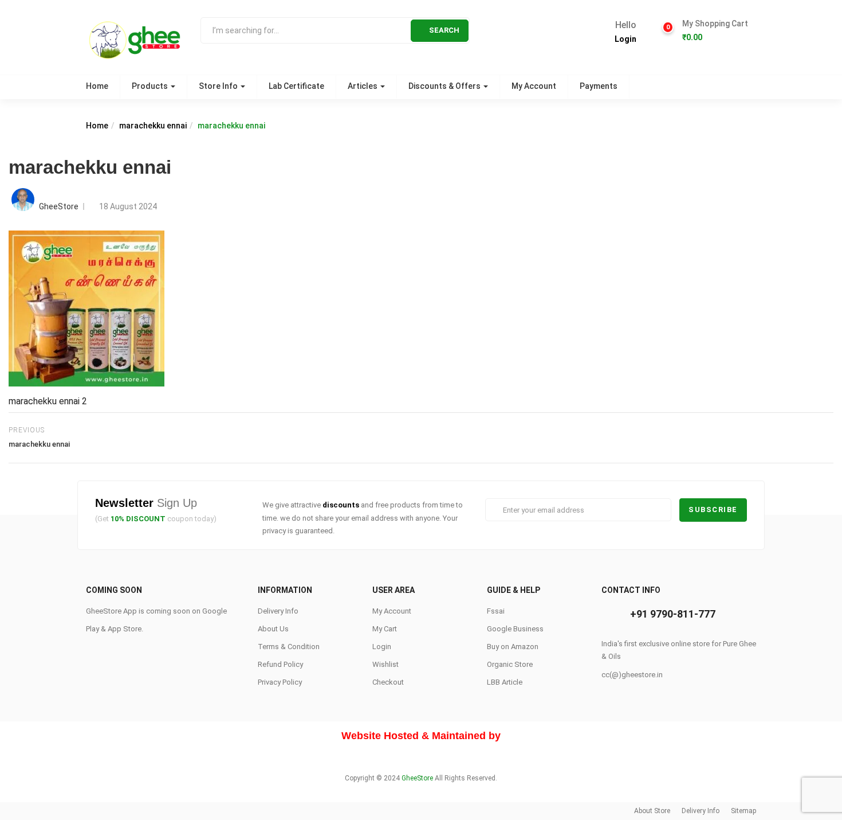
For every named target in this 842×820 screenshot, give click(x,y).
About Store (652, 811)
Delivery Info (278, 611)
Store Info (219, 86)
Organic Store (510, 664)
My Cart (384, 628)
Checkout (388, 682)
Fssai (496, 611)
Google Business (515, 628)
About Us (273, 628)
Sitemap (743, 811)
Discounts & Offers (445, 86)
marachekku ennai (153, 125)
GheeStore (58, 206)
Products (151, 86)
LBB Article (504, 682)
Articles (363, 86)
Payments (598, 86)
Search (444, 30)
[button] (715, 31)
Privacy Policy (280, 682)
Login (625, 39)
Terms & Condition (289, 646)
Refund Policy (280, 664)
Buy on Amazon (512, 646)
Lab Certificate (296, 86)
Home (97, 86)
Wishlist (385, 664)
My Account (534, 86)
